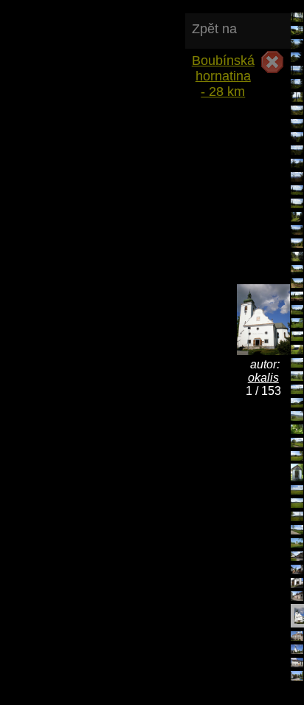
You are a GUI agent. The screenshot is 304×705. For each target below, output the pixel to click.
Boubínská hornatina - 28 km (223, 68)
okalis (263, 377)
